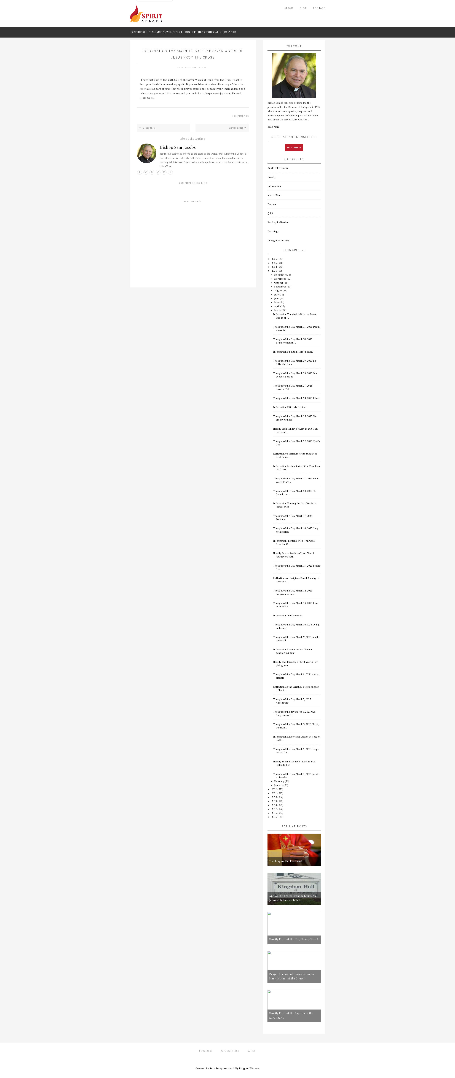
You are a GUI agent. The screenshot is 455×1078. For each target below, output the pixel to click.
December (280, 274)
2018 (275, 805)
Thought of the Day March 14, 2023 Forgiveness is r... (292, 592)
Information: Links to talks (288, 615)
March (278, 310)
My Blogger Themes (247, 1068)
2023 (275, 270)
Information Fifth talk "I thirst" (290, 407)
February (279, 781)
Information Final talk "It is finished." (293, 351)
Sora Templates (219, 1068)
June (277, 298)
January (278, 785)
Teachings (273, 231)
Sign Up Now (294, 148)
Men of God (273, 195)
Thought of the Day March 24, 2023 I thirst (296, 398)
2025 (275, 263)
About (289, 8)
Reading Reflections (278, 222)
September (280, 286)
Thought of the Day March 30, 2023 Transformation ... (292, 341)
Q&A (270, 213)
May (277, 302)
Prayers (271, 204)
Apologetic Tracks (277, 168)
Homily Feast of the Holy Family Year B (294, 939)
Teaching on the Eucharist (285, 861)
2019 (275, 801)
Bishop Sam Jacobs (178, 147)
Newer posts (236, 127)
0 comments (240, 116)
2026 (275, 258)
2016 (275, 813)
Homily (271, 177)
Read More (273, 126)
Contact (319, 8)
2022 (275, 789)
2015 (275, 816)
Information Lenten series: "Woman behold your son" (293, 651)
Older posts (149, 127)
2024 (275, 266)
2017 (275, 809)
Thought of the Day (278, 240)
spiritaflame (189, 67)
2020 (275, 797)
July (276, 294)
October (279, 282)
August (278, 290)
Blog (303, 8)
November (280, 278)
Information (274, 186)
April (277, 306)
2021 (275, 793)
